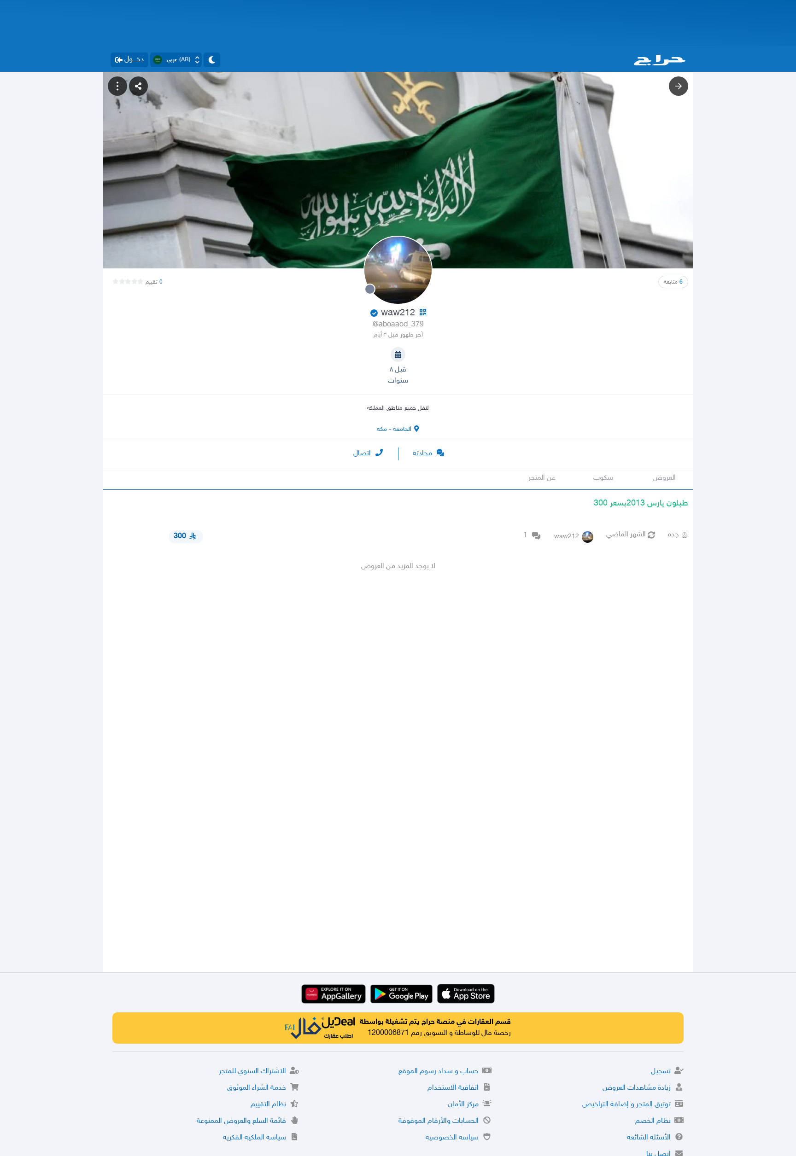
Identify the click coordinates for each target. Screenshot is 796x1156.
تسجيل (661, 1071)
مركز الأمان (463, 1104)
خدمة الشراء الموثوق (256, 1088)
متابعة (673, 282)
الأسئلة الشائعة (649, 1137)
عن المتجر (542, 478)
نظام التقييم (268, 1104)
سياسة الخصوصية (452, 1137)
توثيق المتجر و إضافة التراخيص (626, 1104)
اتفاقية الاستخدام (453, 1088)
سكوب (603, 478)
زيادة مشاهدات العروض (637, 1088)
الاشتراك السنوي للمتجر (252, 1071)
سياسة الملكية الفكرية (254, 1137)
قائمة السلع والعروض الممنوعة (241, 1121)
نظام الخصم (653, 1121)
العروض (664, 478)
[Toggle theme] (212, 60)
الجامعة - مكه (394, 429)
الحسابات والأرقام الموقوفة (438, 1121)
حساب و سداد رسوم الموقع (438, 1071)
